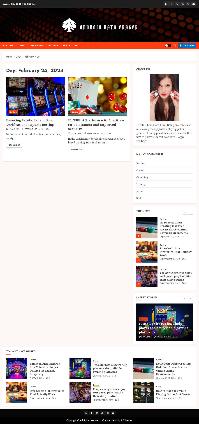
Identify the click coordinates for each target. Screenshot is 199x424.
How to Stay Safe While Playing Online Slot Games (173, 392)
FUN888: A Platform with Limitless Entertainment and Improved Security (96, 124)
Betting (8, 45)
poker (66, 45)
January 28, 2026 (170, 237)
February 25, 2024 (34, 129)
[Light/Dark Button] (168, 45)
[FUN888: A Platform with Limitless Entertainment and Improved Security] (97, 96)
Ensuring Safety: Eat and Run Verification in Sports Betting (30, 122)
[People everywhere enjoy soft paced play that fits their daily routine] (146, 276)
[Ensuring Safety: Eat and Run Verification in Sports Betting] (35, 96)
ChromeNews (109, 420)
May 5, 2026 (38, 378)
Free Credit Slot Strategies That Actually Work (176, 252)
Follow (189, 45)
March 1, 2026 (164, 337)
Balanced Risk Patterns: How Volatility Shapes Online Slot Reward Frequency (45, 369)
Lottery (53, 45)
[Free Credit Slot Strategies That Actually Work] (146, 252)
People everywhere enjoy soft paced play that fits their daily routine (176, 276)
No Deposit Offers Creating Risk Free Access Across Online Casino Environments (174, 228)
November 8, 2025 (167, 398)
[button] (175, 45)
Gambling (37, 45)
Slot (78, 45)
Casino (22, 45)
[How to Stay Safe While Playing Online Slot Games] (143, 392)
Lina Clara (14, 129)
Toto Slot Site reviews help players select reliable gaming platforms (164, 327)
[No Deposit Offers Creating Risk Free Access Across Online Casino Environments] (146, 227)
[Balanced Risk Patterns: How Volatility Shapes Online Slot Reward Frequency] (16, 368)
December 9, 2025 (171, 259)
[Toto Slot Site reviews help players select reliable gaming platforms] (80, 368)
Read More (14, 145)
